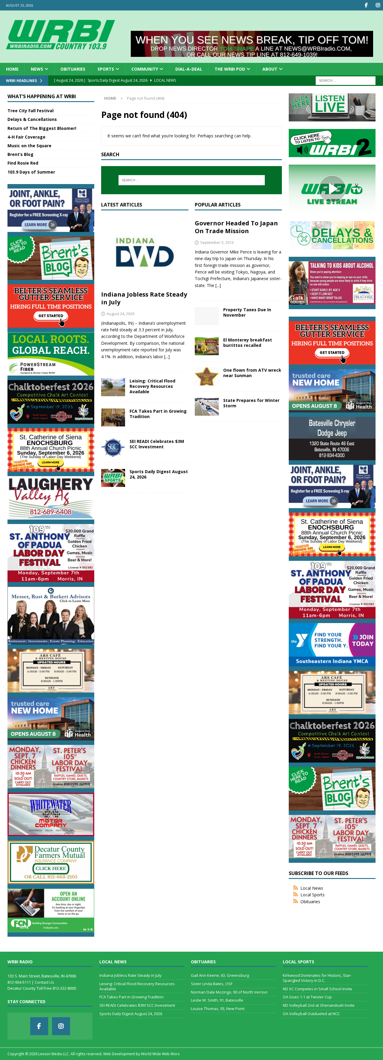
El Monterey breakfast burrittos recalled (247, 342)
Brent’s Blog (20, 154)
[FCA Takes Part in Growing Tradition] (113, 417)
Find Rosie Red (22, 163)
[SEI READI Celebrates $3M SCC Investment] (113, 448)
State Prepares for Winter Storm (251, 402)
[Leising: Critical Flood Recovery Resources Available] (113, 387)
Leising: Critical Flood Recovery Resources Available (152, 386)
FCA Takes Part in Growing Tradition (158, 413)
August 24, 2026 (120, 313)
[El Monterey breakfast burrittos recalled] (207, 346)
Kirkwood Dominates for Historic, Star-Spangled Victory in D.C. (317, 978)
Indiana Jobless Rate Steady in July (144, 298)
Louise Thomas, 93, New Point (217, 1008)
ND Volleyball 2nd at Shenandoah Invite (319, 1005)
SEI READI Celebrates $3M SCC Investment (157, 443)
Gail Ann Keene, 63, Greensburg (220, 975)
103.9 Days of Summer (31, 172)
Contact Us (44, 982)
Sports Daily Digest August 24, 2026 (159, 474)
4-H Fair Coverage (26, 137)
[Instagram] (378, 5)
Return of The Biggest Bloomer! (41, 128)
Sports (106, 69)
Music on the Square (29, 145)
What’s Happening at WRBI (41, 96)
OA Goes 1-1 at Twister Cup (307, 997)
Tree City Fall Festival (30, 110)
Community (144, 69)
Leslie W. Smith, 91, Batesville (217, 1000)
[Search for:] (346, 80)
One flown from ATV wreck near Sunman (252, 372)
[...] (167, 356)
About (269, 69)
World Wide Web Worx (160, 1053)
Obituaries (72, 69)
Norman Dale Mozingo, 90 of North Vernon (229, 992)
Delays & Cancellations (32, 119)
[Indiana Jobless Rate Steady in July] (144, 252)
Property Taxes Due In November (247, 312)
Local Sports (312, 894)
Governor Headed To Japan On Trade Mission (236, 227)
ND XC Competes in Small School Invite (317, 988)
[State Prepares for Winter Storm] (207, 407)
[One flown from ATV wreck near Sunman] (207, 376)
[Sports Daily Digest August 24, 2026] (113, 478)
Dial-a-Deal (188, 69)
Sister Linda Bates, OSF (211, 983)
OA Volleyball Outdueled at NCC (311, 1013)
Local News (311, 888)
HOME (12, 69)
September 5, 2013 (217, 242)
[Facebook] (366, 5)
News (37, 69)
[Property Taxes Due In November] (207, 316)
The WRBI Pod (230, 69)
